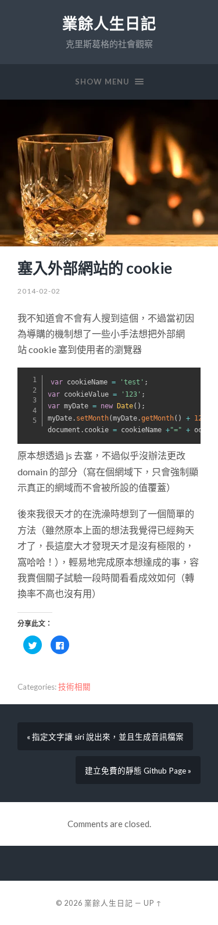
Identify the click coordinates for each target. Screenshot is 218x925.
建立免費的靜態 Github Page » (138, 770)
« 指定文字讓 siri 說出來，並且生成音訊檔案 (105, 737)
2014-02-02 (38, 291)
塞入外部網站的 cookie (94, 268)
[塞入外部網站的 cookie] (109, 173)
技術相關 (74, 686)
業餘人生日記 (109, 24)
